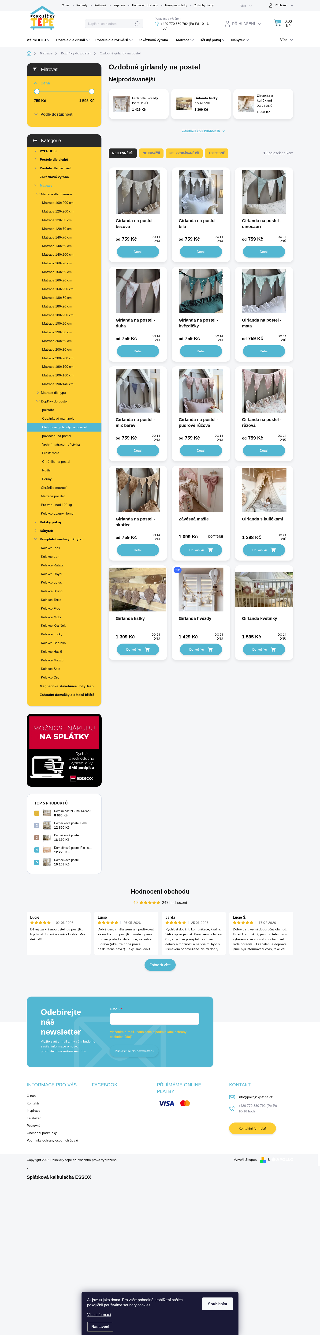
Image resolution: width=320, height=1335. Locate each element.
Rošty (46, 470)
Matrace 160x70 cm (57, 263)
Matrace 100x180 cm (58, 375)
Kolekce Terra (51, 600)
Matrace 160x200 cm (58, 289)
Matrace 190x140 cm (58, 384)
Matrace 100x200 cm (58, 203)
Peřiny (47, 479)
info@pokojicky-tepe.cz (255, 1097)
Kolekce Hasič (51, 651)
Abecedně (216, 153)
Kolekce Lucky (51, 634)
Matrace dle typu (53, 392)
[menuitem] (39, 40)
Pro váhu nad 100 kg (56, 505)
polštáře (48, 410)
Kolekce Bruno (52, 591)
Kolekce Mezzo (52, 660)
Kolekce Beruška (53, 643)
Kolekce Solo (50, 669)
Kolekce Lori (50, 556)
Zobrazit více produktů (201, 131)
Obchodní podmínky (42, 1133)
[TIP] (201, 591)
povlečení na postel (56, 436)
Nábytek (46, 531)
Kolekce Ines (50, 548)
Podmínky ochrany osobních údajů (52, 1140)
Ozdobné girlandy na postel (64, 427)
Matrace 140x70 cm (57, 237)
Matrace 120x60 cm (57, 220)
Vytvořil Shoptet (245, 1159)
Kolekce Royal (51, 574)
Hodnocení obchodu (145, 5)
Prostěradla (50, 453)
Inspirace (119, 5)
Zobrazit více (160, 965)
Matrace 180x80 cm (57, 298)
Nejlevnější (122, 153)
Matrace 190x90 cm (57, 332)
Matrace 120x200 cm (58, 211)
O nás (65, 5)
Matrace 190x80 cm (57, 323)
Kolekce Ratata (52, 565)
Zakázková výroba (54, 177)
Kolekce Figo (50, 608)
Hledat (137, 24)
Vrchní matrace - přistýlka (61, 444)
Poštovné (100, 5)
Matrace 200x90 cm (57, 349)
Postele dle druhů (54, 159)
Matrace (46, 185)
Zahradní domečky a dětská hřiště (67, 695)
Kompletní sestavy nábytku (62, 539)
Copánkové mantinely (58, 418)
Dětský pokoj (50, 522)
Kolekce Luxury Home (57, 513)
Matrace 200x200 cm (58, 358)
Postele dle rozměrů (55, 168)
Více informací (99, 1315)
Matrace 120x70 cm (57, 229)
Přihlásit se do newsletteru (134, 1051)
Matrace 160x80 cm (57, 272)
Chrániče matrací (54, 487)
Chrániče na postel (56, 461)
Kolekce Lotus (51, 582)
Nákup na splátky (176, 5)
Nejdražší (151, 153)
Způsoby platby (204, 5)
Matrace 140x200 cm (58, 254)
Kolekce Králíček (53, 625)
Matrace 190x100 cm (58, 366)
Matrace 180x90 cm (57, 306)
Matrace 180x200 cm (58, 315)
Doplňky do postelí (54, 401)
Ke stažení (34, 1118)
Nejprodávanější (184, 153)
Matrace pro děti (53, 496)
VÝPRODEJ (48, 151)
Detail (138, 252)
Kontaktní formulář (252, 1128)
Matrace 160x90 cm (57, 280)
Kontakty (81, 5)
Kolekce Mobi (51, 617)
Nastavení (100, 1327)
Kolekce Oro (50, 677)
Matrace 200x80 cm (57, 341)
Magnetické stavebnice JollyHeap (67, 686)
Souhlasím (217, 1304)
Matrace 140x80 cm (57, 246)
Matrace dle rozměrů (56, 194)
